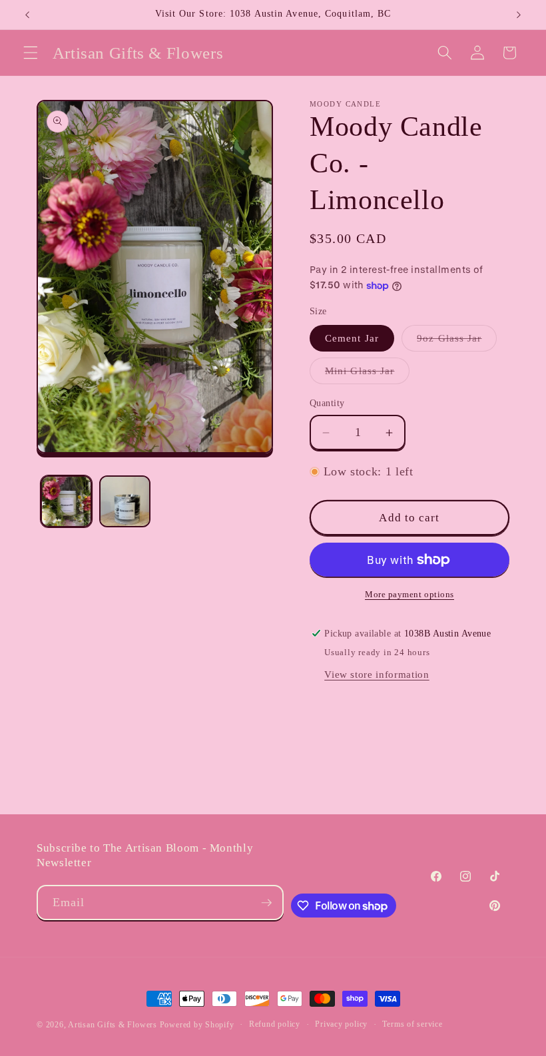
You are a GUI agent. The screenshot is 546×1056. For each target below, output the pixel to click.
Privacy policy (341, 1024)
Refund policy (274, 1024)
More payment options (409, 594)
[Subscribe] (266, 903)
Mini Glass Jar (367, 374)
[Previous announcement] (27, 14)
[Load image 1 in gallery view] (66, 501)
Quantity (327, 402)
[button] (31, 53)
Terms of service (412, 1024)
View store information (376, 674)
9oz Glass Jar (457, 341)
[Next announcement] (518, 14)
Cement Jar (352, 338)
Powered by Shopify (197, 1024)
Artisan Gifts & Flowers (112, 1024)
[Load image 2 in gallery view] (124, 501)
